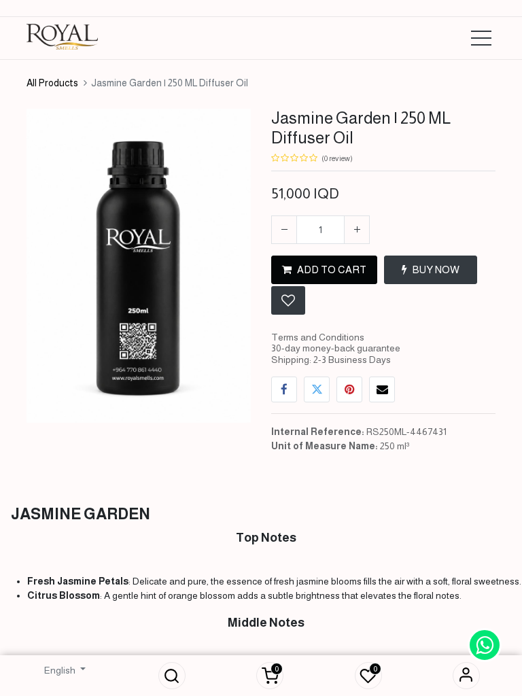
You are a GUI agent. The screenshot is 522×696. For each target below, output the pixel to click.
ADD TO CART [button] (331, 269)
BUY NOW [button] (436, 269)
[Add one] (357, 229)
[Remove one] (284, 229)
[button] (172, 675)
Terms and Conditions (317, 337)
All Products (52, 82)
